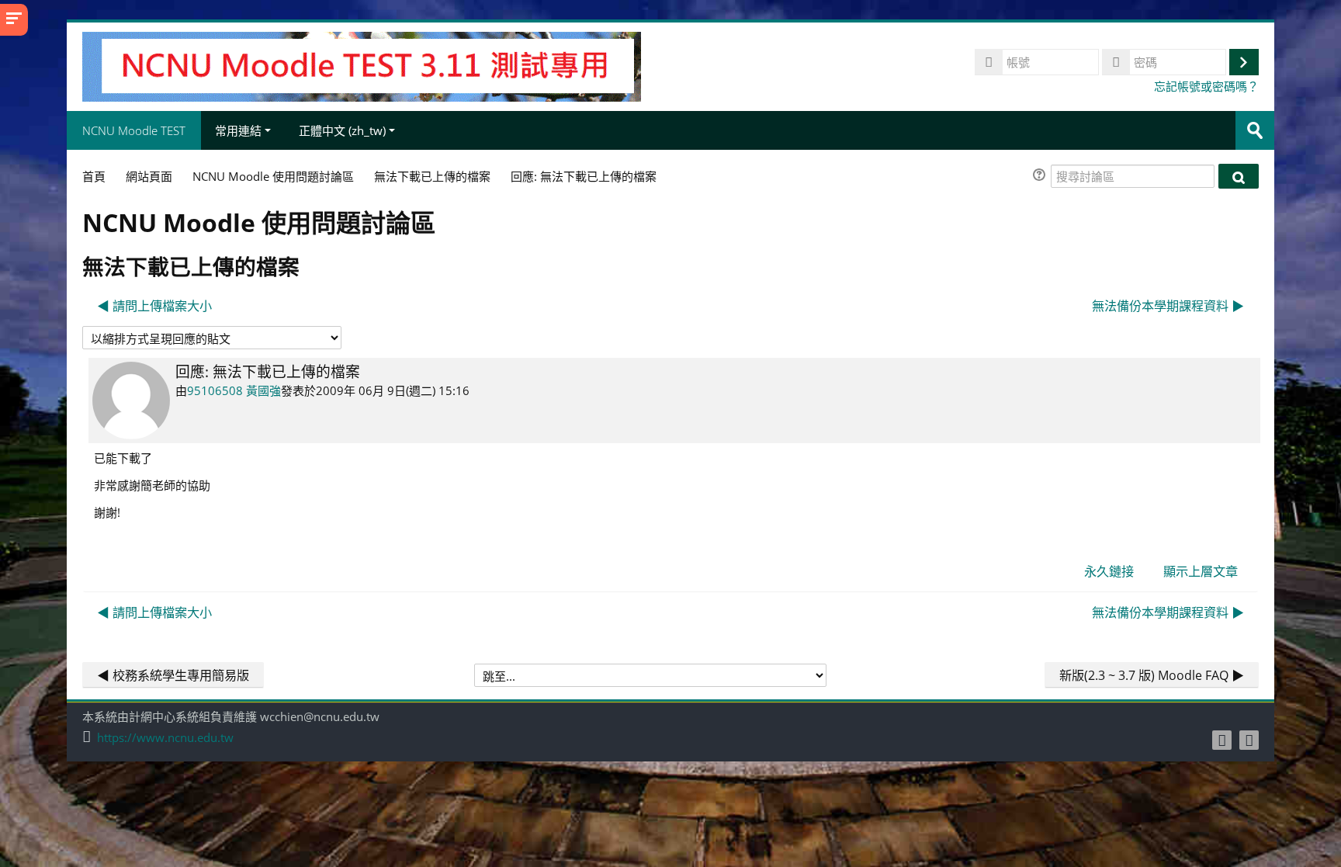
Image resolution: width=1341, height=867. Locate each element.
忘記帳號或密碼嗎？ (1206, 86)
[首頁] (361, 65)
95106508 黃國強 (234, 390)
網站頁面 (149, 176)
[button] (1041, 177)
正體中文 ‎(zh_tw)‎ (342, 130)
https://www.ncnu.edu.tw (165, 738)
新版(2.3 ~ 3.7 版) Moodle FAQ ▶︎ (1151, 675)
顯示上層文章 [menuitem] (1200, 571)
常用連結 (238, 130)
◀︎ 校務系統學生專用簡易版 (173, 675)
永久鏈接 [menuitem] (1109, 571)
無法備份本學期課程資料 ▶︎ (1168, 305)
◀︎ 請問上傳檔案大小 (154, 305)
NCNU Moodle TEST (133, 130)
